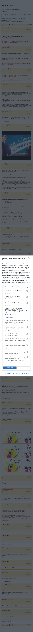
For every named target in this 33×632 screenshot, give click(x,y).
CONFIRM (10, 367)
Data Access (16, 373)
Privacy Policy (25, 373)
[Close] (29, 258)
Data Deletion (7, 373)
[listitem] (16, 287)
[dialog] (16, 316)
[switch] (27, 291)
